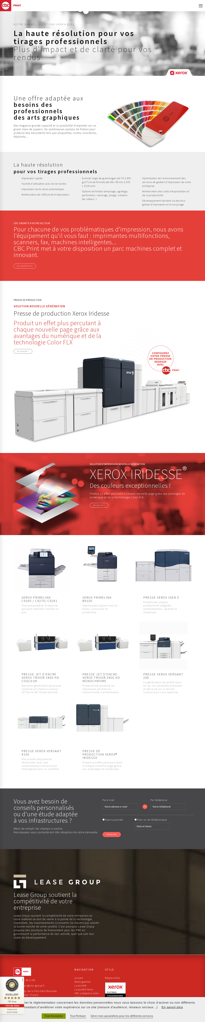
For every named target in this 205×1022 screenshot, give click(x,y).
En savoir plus (25, 266)
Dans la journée (114, 819)
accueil (78, 977)
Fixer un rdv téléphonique (152, 819)
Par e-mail (108, 800)
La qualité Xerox (83, 989)
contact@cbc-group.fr (32, 985)
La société (80, 985)
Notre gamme (82, 981)
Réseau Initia (112, 977)
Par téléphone (159, 800)
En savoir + (23, 351)
